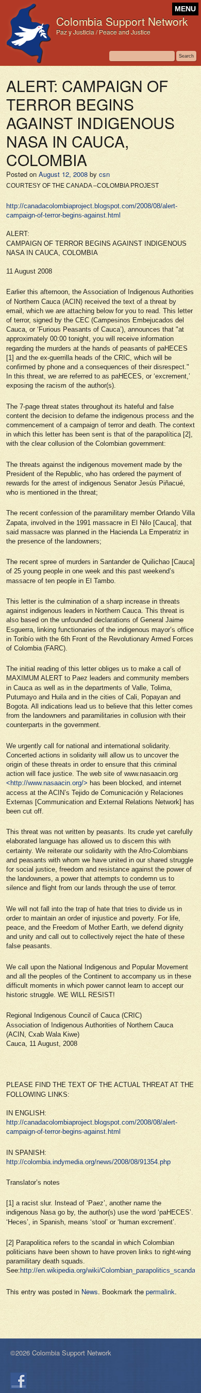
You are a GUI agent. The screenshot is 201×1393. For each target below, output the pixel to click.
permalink (160, 1291)
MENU (185, 9)
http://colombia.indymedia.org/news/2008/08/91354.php (88, 1162)
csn (104, 174)
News (89, 1291)
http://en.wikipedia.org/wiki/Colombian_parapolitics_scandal (108, 1270)
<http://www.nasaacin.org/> (47, 783)
